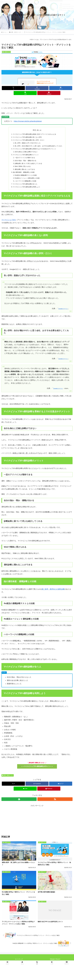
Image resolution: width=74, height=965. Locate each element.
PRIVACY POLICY (55, 959)
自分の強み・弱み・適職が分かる (25, 160)
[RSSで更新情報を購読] (55, 799)
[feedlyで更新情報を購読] (19, 799)
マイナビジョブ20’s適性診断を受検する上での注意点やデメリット (34, 149)
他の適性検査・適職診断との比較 (24, 172)
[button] (68, 520)
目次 (34, 130)
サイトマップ (19, 959)
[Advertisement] (37, 819)
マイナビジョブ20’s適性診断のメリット (26, 154)
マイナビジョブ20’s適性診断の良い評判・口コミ (28, 140)
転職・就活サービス (8, 775)
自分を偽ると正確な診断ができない (26, 152)
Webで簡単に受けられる (23, 166)
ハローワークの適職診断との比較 (25, 181)
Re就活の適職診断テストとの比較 (26, 175)
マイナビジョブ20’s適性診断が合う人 (25, 184)
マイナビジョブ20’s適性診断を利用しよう (26, 187)
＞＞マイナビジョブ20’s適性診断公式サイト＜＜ (37, 766)
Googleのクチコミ (63, 308)
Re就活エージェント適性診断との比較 (27, 178)
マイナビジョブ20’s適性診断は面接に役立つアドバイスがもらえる (34, 134)
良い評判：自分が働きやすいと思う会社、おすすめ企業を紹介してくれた (38, 146)
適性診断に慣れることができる (25, 169)
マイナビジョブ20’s (8, 220)
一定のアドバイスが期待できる (25, 157)
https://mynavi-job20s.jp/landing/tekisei (28, 121)
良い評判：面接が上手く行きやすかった (28, 143)
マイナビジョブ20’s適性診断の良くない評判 (27, 137)
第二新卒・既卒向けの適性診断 (53, 589)
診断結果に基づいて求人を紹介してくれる (28, 163)
